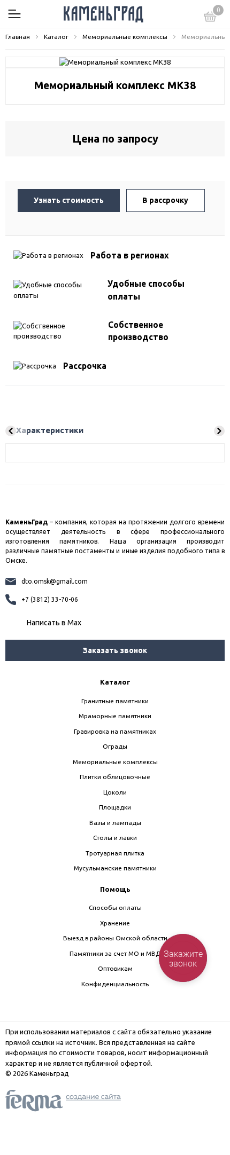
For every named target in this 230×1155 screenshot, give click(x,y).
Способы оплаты (115, 907)
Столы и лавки (115, 837)
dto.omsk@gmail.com (54, 581)
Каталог (115, 682)
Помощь (115, 889)
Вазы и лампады (115, 822)
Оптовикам (115, 968)
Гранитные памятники (115, 700)
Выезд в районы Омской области (115, 937)
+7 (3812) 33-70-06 (49, 599)
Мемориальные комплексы (115, 761)
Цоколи (115, 792)
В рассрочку (165, 200)
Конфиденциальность (115, 983)
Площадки (115, 807)
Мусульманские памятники (115, 868)
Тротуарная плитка (115, 853)
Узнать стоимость (69, 200)
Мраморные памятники (115, 715)
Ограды (115, 746)
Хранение (115, 923)
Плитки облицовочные (115, 776)
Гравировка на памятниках (115, 731)
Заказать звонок (115, 650)
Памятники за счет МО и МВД (115, 953)
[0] (210, 18)
